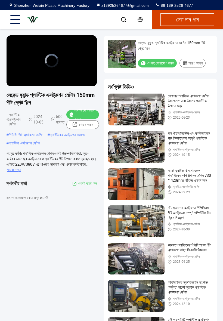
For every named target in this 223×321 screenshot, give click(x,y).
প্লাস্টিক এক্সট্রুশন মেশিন (24, 143)
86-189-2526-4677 (176, 5)
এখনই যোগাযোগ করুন (85, 114)
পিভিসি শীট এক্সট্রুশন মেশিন (26, 135)
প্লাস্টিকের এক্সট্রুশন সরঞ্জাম (67, 135)
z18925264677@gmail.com (125, 5)
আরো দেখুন (14, 170)
